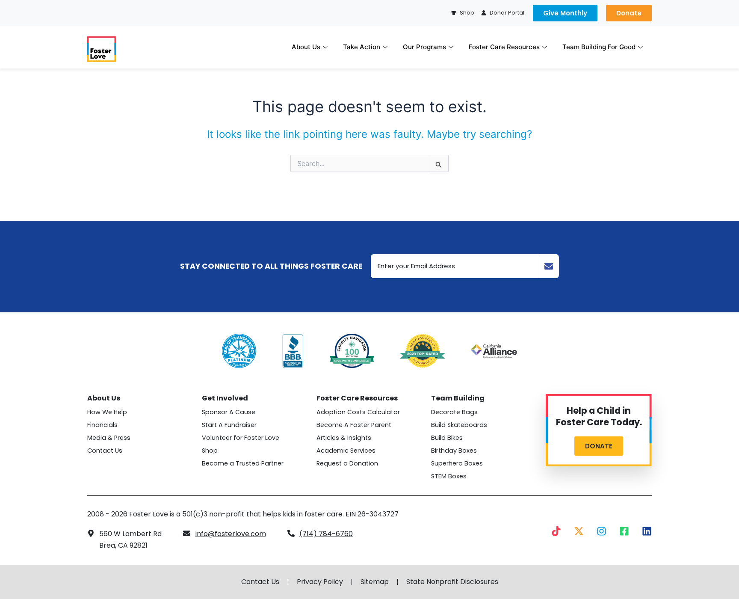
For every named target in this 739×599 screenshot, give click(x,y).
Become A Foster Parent (353, 425)
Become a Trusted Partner (243, 463)
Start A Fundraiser (229, 425)
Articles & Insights (343, 437)
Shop (210, 450)
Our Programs (424, 47)
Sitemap (375, 582)
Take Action (361, 47)
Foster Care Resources (504, 47)
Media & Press (108, 437)
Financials (102, 425)
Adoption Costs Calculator (358, 412)
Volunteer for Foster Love (240, 437)
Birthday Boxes (454, 450)
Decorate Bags (454, 412)
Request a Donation (347, 463)
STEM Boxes (449, 476)
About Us (306, 47)
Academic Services (345, 450)
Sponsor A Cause (228, 412)
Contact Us (104, 450)
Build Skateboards (459, 425)
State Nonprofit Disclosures (452, 582)
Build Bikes (447, 437)
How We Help (107, 412)
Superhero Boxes (457, 463)
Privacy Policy (320, 582)
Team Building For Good (599, 47)
